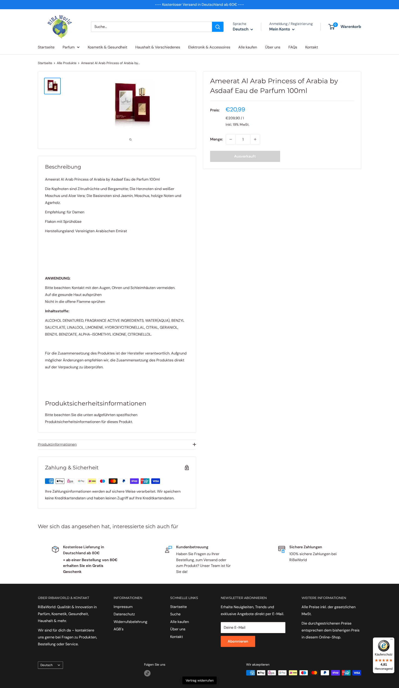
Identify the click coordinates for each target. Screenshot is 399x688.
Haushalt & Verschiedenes (157, 47)
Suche (175, 614)
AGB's (119, 629)
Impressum (123, 606)
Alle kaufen (247, 47)
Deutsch (46, 665)
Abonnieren (238, 641)
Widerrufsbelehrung (130, 621)
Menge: (216, 139)
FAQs (292, 47)
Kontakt (311, 47)
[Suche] (218, 27)
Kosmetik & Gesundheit (107, 47)
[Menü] (391, 640)
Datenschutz (124, 614)
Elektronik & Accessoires (209, 47)
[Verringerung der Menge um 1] (231, 139)
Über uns (272, 47)
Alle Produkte (66, 63)
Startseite (46, 47)
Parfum (69, 47)
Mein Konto (280, 29)
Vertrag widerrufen (200, 680)
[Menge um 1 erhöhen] (255, 139)
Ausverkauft (245, 156)
